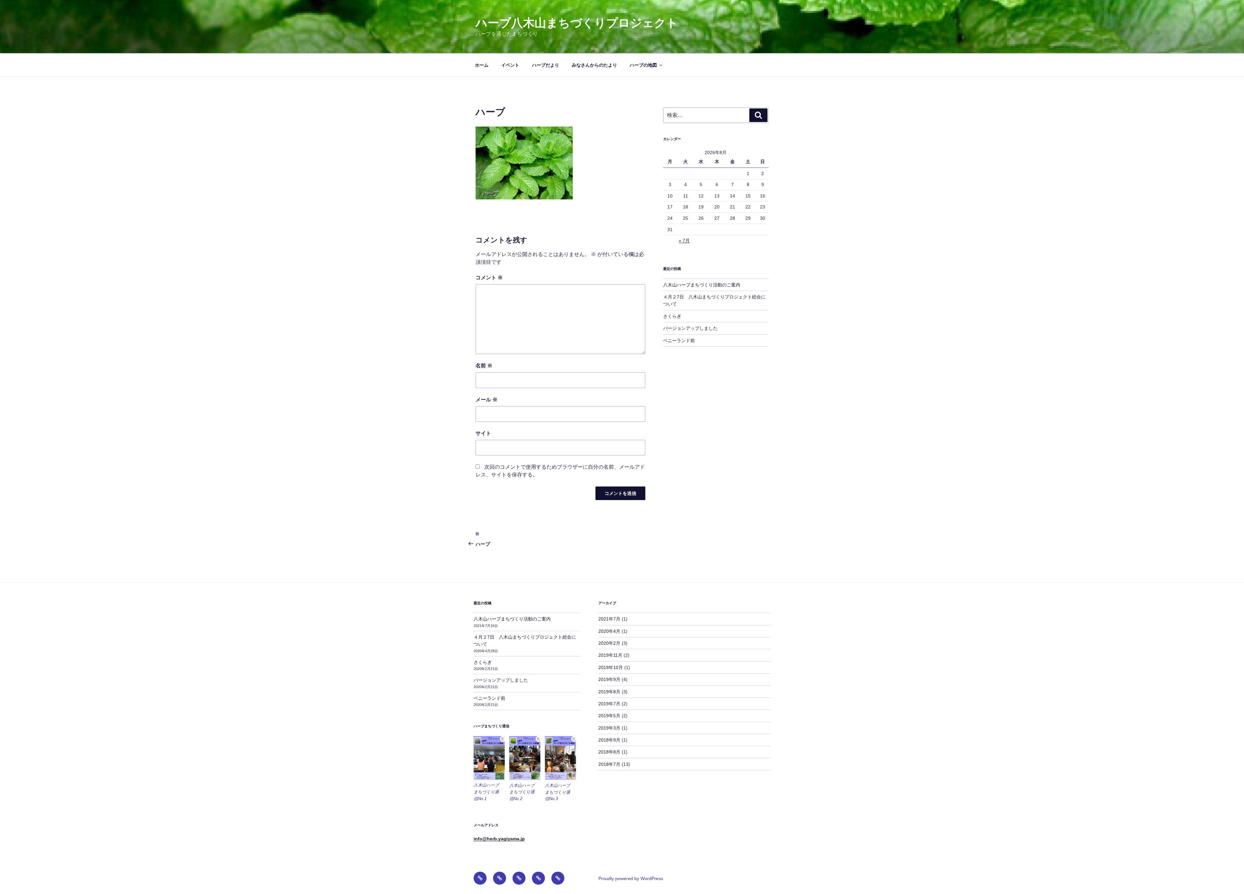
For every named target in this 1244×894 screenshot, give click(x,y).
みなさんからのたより (594, 65)
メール (487, 399)
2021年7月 (609, 618)
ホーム (482, 65)
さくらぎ (672, 316)
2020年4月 (609, 631)
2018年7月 (609, 764)
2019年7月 (609, 703)
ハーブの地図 (643, 65)
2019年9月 (609, 679)
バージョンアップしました (690, 328)
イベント (510, 65)
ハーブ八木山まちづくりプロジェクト (577, 22)
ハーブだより (545, 65)
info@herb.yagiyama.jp (499, 838)
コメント (489, 277)
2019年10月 (610, 667)
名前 (484, 365)
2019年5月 (609, 715)
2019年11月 (610, 655)
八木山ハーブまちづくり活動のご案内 (701, 284)
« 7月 (684, 240)
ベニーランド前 (679, 340)
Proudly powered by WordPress (630, 878)
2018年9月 (609, 740)
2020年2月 (609, 643)
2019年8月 (609, 691)
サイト (483, 433)
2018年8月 (609, 751)
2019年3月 (609, 728)
